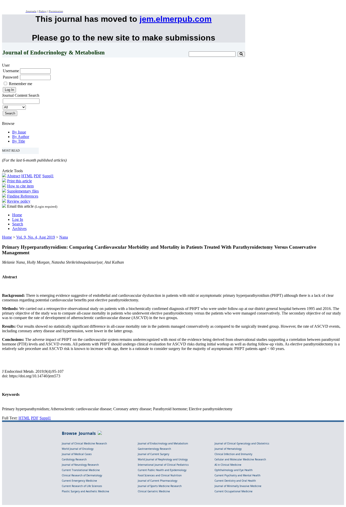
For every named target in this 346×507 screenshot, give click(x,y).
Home (17, 215)
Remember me (20, 84)
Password (10, 77)
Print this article (19, 181)
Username (11, 71)
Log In (17, 219)
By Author (20, 136)
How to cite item (20, 186)
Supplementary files (23, 191)
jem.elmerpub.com (176, 19)
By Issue (19, 132)
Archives (19, 228)
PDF (37, 176)
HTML (27, 176)
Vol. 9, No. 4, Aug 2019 (35, 237)
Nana (63, 237)
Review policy (18, 201)
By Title (18, 141)
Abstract (13, 176)
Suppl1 (48, 176)
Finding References (22, 196)
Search (17, 224)
